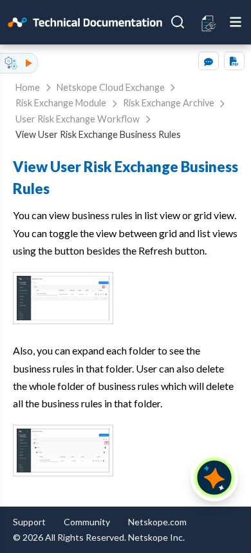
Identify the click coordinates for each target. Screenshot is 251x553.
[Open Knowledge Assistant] (214, 477)
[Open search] (178, 22)
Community (87, 521)
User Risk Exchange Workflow (77, 118)
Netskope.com (157, 521)
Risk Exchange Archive (168, 102)
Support (29, 521)
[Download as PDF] (234, 61)
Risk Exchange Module (60, 102)
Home (27, 87)
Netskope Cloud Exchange (111, 87)
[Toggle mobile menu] (235, 22)
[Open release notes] (209, 22)
